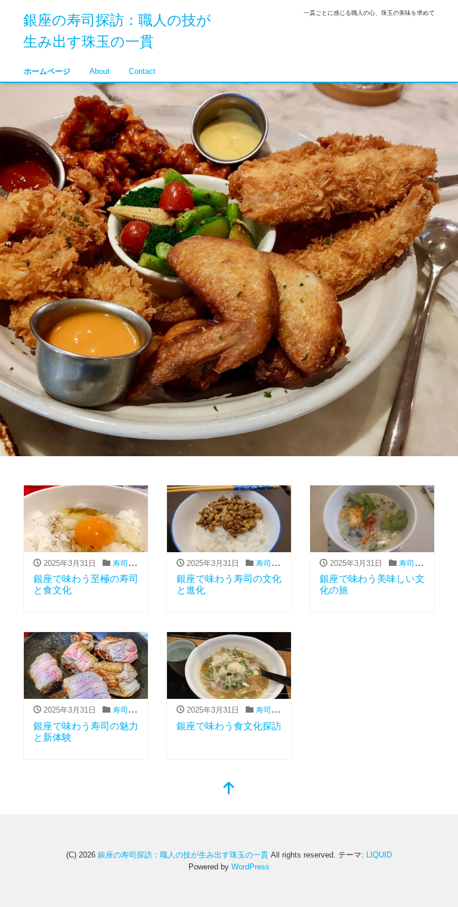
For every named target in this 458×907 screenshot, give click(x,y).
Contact (142, 71)
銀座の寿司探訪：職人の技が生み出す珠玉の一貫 (183, 854)
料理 (138, 563)
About (99, 71)
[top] (229, 789)
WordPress (250, 866)
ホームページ (47, 71)
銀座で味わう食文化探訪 (229, 726)
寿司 (120, 563)
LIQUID (379, 854)
